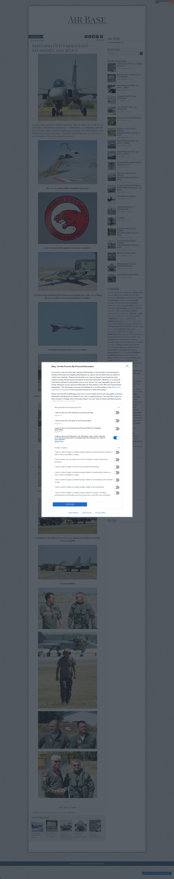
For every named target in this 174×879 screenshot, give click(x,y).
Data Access (87, 513)
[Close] (128, 366)
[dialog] (87, 439)
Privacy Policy (100, 513)
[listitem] (87, 407)
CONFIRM (70, 504)
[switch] (116, 412)
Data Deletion (74, 513)
